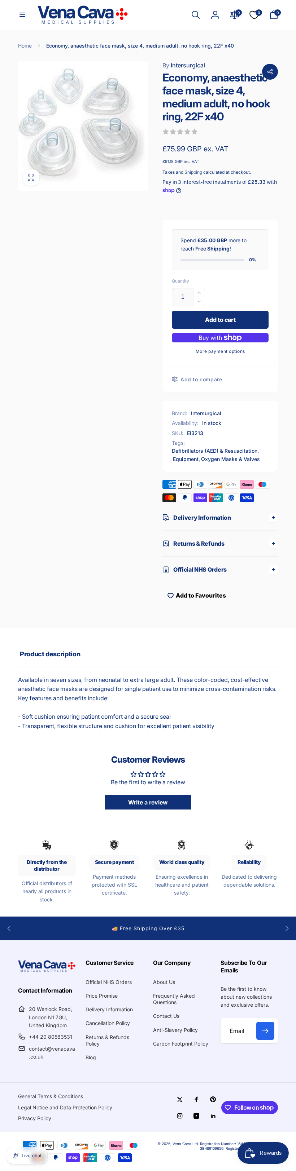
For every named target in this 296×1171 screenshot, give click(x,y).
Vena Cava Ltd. (186, 1143)
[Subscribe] (265, 1031)
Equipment (186, 459)
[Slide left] (9, 928)
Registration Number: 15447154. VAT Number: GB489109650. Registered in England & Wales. (239, 1145)
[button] (22, 15)
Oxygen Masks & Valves (230, 459)
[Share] (270, 72)
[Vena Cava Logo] (46, 971)
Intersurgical (183, 65)
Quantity (180, 281)
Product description (50, 654)
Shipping (193, 172)
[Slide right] (286, 928)
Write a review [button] (148, 802)
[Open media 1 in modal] (83, 126)
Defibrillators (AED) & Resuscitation (214, 451)
